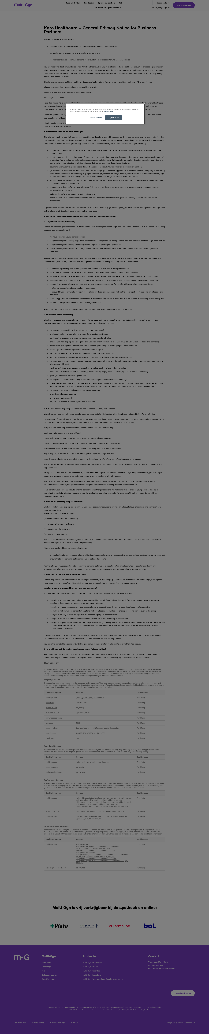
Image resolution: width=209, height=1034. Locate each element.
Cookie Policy (108, 111)
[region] (105, 113)
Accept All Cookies (113, 118)
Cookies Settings (96, 117)
